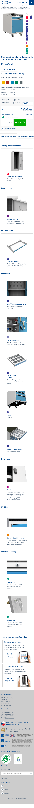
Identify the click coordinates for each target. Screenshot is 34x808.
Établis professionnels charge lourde (13, 6)
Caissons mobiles (22, 7)
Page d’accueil (6, 6)
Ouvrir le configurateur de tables (9, 656)
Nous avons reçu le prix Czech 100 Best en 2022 (18, 730)
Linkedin (6, 789)
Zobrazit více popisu (9, 69)
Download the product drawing (14, 74)
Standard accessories (8, 136)
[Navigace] (31, 2)
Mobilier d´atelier (16, 6)
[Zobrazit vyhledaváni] (23, 2)
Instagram (6, 793)
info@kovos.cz (9, 718)
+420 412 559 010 (9, 712)
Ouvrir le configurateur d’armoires (9, 680)
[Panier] (26, 2)
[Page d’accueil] (6, 2)
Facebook (6, 786)
